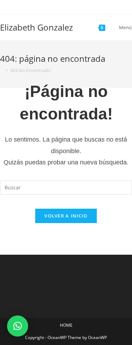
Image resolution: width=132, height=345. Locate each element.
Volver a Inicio (66, 216)
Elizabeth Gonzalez (36, 27)
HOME (66, 325)
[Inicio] (2, 70)
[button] (17, 326)
